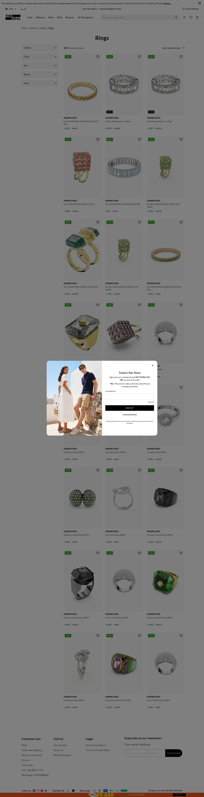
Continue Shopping (130, 414)
